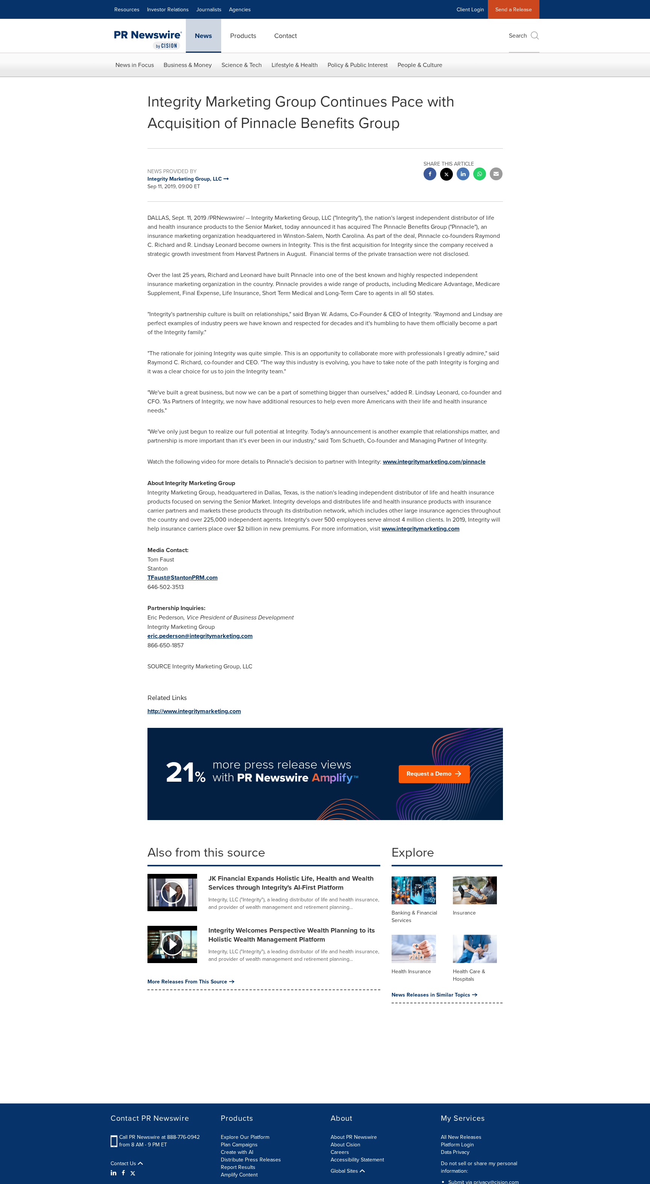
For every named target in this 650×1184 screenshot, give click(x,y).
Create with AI (237, 1152)
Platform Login (457, 1144)
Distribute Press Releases (251, 1159)
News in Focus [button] (134, 65)
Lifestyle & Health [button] (295, 65)
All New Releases (461, 1137)
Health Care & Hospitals (469, 975)
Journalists (209, 9)
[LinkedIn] (114, 1172)
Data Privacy (455, 1152)
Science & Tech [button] (242, 65)
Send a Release (513, 9)
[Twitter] (132, 1172)
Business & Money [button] (188, 65)
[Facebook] (123, 1172)
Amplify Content (239, 1174)
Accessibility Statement (357, 1159)
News (203, 36)
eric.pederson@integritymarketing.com (200, 636)
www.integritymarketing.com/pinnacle (434, 461)
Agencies (240, 9)
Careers (340, 1152)
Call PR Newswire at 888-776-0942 (159, 1137)
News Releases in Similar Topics (431, 994)
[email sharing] (496, 174)
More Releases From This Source (187, 981)
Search (518, 35)
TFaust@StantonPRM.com (182, 577)
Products (243, 35)
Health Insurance (411, 971)
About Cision (345, 1144)
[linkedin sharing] (463, 174)
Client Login (470, 9)
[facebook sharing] (430, 174)
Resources (127, 9)
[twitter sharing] (446, 175)
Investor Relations (168, 9)
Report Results (238, 1167)
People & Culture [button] (420, 65)
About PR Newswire (354, 1137)
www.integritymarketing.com (421, 528)
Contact (285, 35)
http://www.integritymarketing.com (194, 711)
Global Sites (345, 1171)
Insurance (464, 912)
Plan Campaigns (239, 1144)
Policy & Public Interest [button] (358, 65)
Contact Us (124, 1163)
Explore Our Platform (245, 1137)
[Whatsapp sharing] (479, 174)
